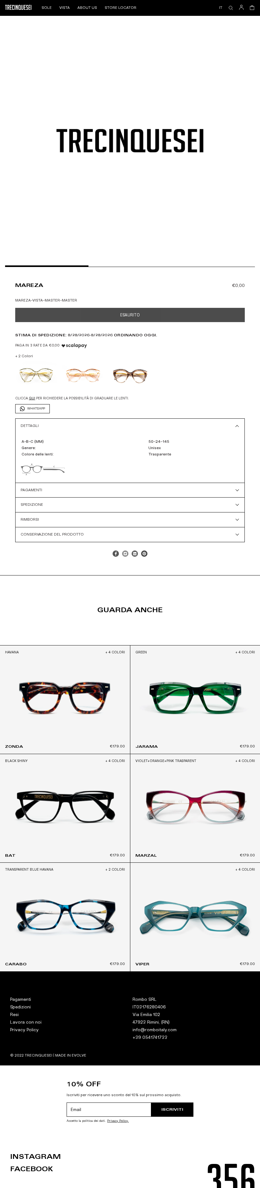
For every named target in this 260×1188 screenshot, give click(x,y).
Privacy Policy (24, 1029)
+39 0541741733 (150, 1037)
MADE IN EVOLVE (70, 1055)
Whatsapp (36, 408)
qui (32, 398)
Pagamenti (20, 999)
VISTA (64, 7)
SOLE (47, 7)
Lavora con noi (26, 1022)
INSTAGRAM (35, 1156)
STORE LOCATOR (120, 7)
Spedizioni (20, 1007)
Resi (14, 1014)
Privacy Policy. (118, 1121)
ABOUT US (87, 7)
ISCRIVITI (172, 1109)
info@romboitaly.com (155, 1029)
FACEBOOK (31, 1169)
